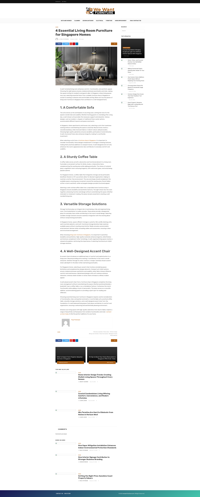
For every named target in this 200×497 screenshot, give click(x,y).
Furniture (109, 20)
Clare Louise (83, 400)
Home (56, 27)
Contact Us (57, 1)
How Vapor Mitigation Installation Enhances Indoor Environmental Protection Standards (97, 446)
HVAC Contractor (135, 20)
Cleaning (77, 20)
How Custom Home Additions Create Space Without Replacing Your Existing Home (136, 78)
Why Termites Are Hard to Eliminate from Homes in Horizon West (95, 413)
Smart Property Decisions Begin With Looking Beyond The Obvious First (135, 104)
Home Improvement (120, 20)
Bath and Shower (66, 20)
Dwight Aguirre (84, 381)
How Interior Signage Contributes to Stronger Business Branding (94, 458)
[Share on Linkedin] (77, 44)
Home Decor (126, 47)
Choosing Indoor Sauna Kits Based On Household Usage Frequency (135, 87)
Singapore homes (113, 333)
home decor (106, 331)
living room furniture (94, 333)
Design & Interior (88, 20)
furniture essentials (98, 331)
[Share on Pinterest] (74, 44)
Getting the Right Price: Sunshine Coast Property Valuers (95, 477)
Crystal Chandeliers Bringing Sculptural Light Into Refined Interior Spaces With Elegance (132, 51)
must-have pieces (104, 333)
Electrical (99, 20)
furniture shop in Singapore (87, 140)
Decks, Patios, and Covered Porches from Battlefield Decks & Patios (135, 61)
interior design (114, 331)
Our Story (64, 1)
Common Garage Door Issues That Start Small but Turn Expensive (136, 95)
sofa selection (114, 335)
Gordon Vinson (84, 461)
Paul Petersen (64, 39)
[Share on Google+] (71, 44)
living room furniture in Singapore (80, 235)
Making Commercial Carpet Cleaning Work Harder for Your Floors (136, 70)
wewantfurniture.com (128, 493)
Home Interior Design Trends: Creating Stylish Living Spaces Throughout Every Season (95, 377)
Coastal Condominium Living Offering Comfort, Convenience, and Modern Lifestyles (94, 396)
